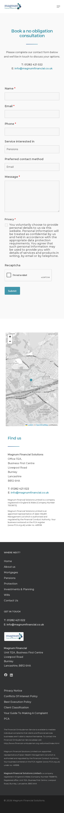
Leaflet (30, 425)
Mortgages (11, 572)
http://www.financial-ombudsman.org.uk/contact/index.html (31, 743)
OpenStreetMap (42, 425)
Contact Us (11, 600)
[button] (58, 6)
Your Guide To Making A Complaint (26, 713)
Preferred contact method (24, 159)
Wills (7, 594)
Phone (10, 124)
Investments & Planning (19, 589)
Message (12, 176)
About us (9, 566)
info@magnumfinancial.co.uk (34, 68)
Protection (10, 583)
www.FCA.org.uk (51, 762)
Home (8, 561)
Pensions (10, 578)
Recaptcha (12, 265)
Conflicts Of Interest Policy (21, 696)
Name (10, 88)
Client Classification (16, 707)
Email (9, 106)
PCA (6, 718)
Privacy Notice (13, 690)
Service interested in (19, 141)
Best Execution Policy (17, 701)
